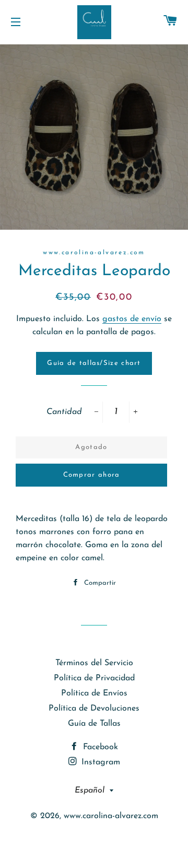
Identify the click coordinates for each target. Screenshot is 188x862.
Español (89, 790)
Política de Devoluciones (94, 708)
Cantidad (64, 412)
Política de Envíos (94, 693)
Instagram (99, 762)
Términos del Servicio (94, 663)
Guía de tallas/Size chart (94, 363)
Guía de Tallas (94, 723)
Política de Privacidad (94, 678)
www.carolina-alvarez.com (111, 816)
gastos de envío (131, 319)
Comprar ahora (91, 474)
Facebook (99, 747)
